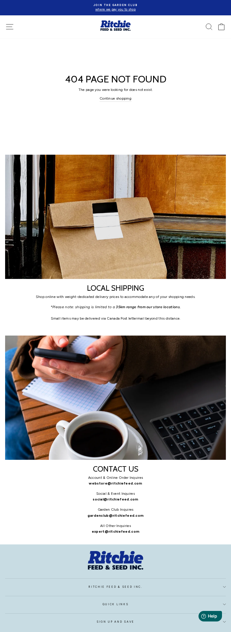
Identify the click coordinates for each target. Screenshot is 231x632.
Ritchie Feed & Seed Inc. (115, 586)
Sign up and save (115, 621)
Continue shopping (115, 98)
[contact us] (115, 398)
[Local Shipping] (115, 217)
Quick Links (115, 604)
